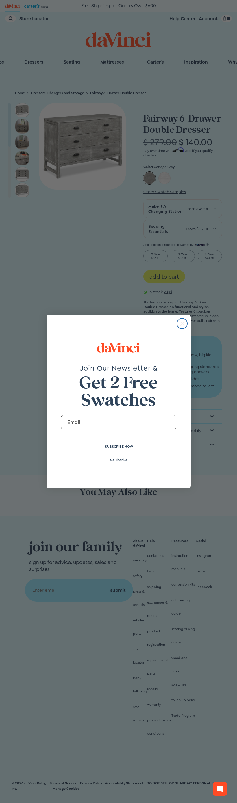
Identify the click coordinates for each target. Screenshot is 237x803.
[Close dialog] (182, 323)
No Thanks (118, 459)
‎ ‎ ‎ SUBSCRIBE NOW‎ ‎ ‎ (118, 446)
